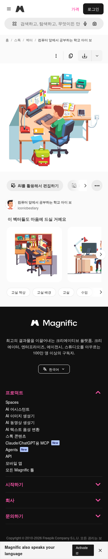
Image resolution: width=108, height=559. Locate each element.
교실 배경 (44, 292)
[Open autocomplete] (12, 24)
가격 (75, 9)
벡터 (29, 39)
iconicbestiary (28, 207)
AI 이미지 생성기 (20, 415)
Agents (16, 449)
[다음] (85, 185)
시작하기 (14, 484)
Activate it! (82, 550)
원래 (32, 74)
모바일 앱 (14, 463)
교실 (66, 292)
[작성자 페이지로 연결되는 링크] (11, 204)
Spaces (12, 402)
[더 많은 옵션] (55, 55)
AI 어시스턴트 (18, 409)
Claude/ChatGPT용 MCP (32, 443)
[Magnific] (54, 324)
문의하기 (14, 516)
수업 (84, 292)
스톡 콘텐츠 (16, 436)
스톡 (17, 39)
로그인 (93, 9)
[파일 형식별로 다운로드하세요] (96, 55)
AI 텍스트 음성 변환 (23, 429)
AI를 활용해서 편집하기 (38, 185)
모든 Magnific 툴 (20, 469)
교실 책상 (18, 292)
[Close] (100, 550)
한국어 (54, 369)
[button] (54, 369)
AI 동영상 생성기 (20, 422)
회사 (10, 500)
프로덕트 (14, 392)
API (9, 456)
